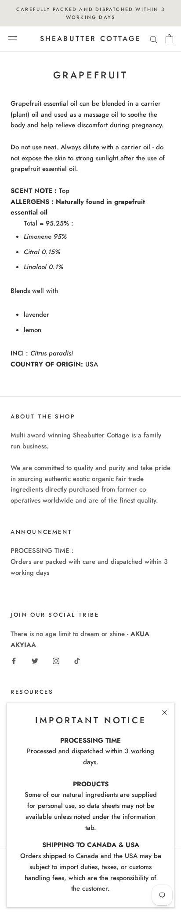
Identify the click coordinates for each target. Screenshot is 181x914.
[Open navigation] (12, 39)
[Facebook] (14, 660)
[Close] (164, 712)
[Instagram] (56, 660)
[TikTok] (77, 660)
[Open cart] (169, 38)
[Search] (154, 39)
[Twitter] (35, 660)
